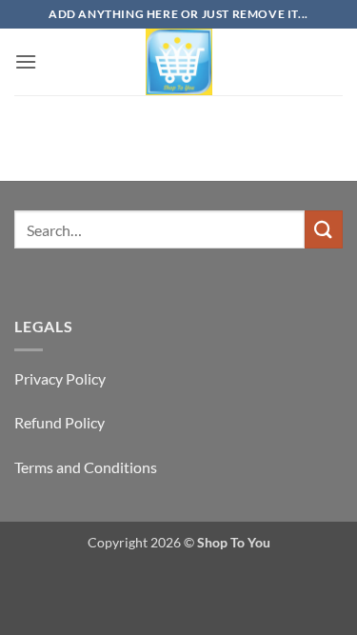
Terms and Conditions (85, 467)
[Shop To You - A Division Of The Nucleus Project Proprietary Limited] (179, 62)
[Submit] (324, 229)
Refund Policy (59, 422)
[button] (25, 61)
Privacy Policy (60, 378)
